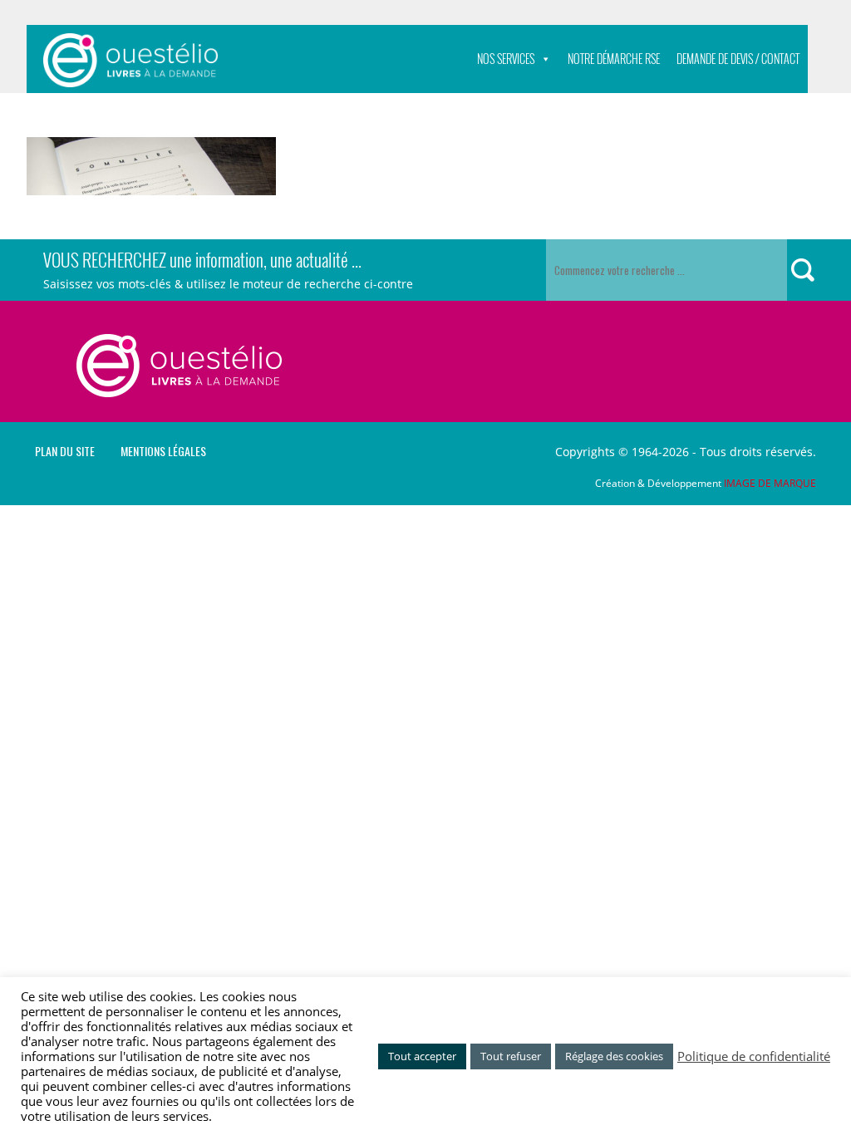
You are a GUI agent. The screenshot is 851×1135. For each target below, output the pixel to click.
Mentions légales (163, 451)
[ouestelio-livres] (130, 60)
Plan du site (65, 451)
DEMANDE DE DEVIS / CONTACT (737, 58)
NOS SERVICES (505, 58)
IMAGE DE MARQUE (770, 483)
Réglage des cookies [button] (614, 1056)
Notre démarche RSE (614, 58)
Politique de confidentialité (753, 1056)
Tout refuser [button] (510, 1056)
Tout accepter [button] (422, 1056)
